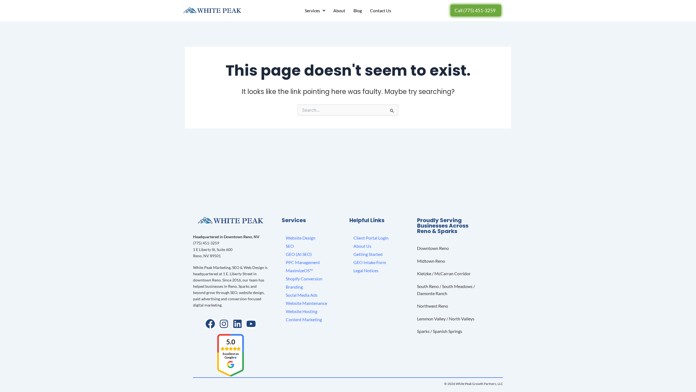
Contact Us (380, 10)
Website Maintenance (306, 303)
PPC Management (303, 262)
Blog (357, 10)
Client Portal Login (371, 237)
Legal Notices (365, 270)
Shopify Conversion (304, 278)
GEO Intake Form (369, 262)
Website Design (300, 237)
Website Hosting (301, 311)
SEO (290, 246)
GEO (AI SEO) (299, 254)
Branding (294, 286)
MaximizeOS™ (299, 270)
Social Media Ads (302, 295)
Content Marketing (304, 319)
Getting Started (368, 254)
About (339, 10)
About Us (362, 246)
